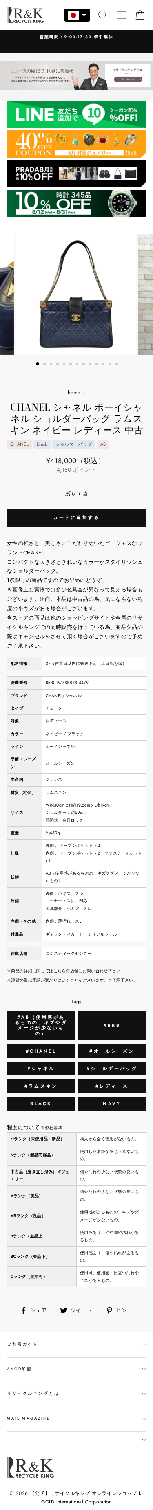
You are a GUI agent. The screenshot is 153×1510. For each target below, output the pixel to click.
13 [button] (117, 365)
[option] (76, 37)
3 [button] (52, 365)
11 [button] (104, 365)
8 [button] (84, 365)
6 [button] (71, 365)
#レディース (112, 1086)
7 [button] (78, 365)
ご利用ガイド (22, 1344)
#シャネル (41, 1068)
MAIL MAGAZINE (28, 1418)
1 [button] (38, 364)
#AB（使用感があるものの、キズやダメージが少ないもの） (41, 1025)
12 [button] (111, 365)
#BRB (112, 1025)
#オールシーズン (111, 1051)
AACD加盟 (19, 1369)
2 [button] (45, 365)
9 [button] (91, 365)
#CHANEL (41, 1051)
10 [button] (97, 365)
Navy (112, 1103)
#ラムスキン (41, 1086)
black (41, 1103)
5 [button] (65, 365)
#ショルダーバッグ (111, 1068)
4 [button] (58, 365)
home (74, 392)
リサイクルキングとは (33, 1393)
